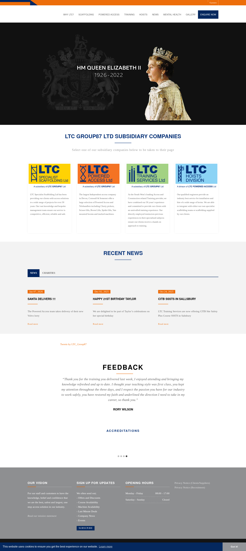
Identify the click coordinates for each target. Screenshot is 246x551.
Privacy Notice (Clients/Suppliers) (192, 483)
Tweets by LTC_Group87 (73, 344)
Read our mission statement (42, 516)
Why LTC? (68, 14)
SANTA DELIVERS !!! (42, 299)
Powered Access (109, 14)
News (155, 14)
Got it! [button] (234, 546)
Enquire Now (208, 14)
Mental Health (172, 14)
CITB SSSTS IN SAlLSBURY (177, 299)
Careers (213, 3)
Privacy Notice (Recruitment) (190, 487)
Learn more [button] (105, 546)
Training (129, 14)
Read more (33, 324)
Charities (48, 273)
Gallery (191, 14)
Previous (57, 394)
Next (189, 394)
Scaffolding (86, 14)
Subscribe (86, 528)
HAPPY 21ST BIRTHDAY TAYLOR (114, 299)
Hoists (143, 14)
